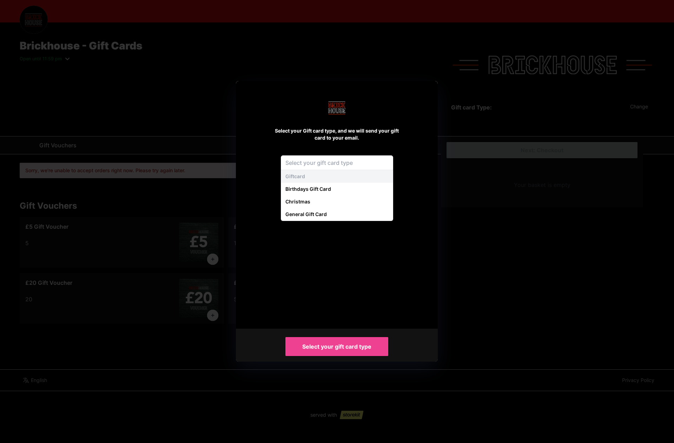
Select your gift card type (336, 346)
